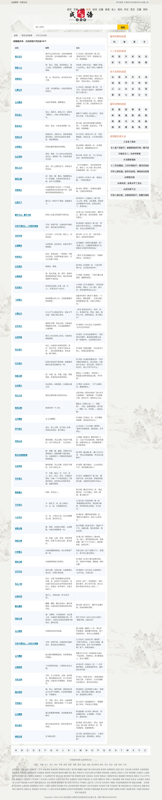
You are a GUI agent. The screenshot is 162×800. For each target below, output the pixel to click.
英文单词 (95, 764)
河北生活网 (89, 772)
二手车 (39, 769)
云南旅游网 (144, 769)
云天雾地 (18, 102)
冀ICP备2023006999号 (107, 797)
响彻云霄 (18, 540)
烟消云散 (18, 178)
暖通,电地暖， (137, 782)
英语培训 (35, 789)
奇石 (70, 772)
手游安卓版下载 (20, 776)
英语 (106, 9)
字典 (74, 9)
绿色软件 (83, 785)
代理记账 (23, 772)
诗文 (56, 764)
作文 (125, 9)
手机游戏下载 (115, 785)
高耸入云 (18, 67)
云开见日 (18, 326)
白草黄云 (18, 146)
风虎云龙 (18, 137)
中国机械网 (95, 789)
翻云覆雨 (18, 606)
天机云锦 (18, 679)
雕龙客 (61, 772)
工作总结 (34, 779)
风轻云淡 (18, 441)
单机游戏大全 (126, 785)
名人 (112, 9)
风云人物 (18, 584)
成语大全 (27, 789)
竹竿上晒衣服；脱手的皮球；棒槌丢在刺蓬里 (130, 171)
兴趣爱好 (30, 776)
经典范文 (19, 779)
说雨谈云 (18, 78)
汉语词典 (86, 789)
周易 (23, 769)
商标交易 (59, 776)
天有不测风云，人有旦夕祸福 (26, 643)
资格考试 (19, 789)
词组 (88, 764)
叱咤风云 (18, 256)
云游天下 (18, 202)
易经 (27, 769)
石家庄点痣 (60, 779)
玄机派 (133, 779)
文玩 (48, 782)
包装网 (53, 785)
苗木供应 (17, 785)
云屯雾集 (18, 714)
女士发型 (94, 779)
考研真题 (132, 772)
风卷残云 (18, 190)
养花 (67, 779)
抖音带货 (135, 769)
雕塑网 (63, 789)
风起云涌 (18, 618)
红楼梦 (111, 789)
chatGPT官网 (33, 782)
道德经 (117, 789)
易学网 (103, 769)
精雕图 (80, 769)
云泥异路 (18, 337)
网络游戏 (15, 772)
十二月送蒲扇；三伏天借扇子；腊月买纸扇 (130, 165)
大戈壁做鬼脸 (129, 159)
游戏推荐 (60, 782)
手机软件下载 (104, 785)
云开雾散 (18, 419)
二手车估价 (43, 779)
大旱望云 (18, 551)
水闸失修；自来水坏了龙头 (129, 183)
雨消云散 (18, 407)
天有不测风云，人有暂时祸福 (26, 226)
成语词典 (81, 14)
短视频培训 (34, 785)
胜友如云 (18, 125)
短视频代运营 (80, 776)
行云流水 (18, 363)
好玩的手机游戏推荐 (75, 789)
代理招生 (32, 769)
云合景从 (18, 385)
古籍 (100, 9)
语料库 (53, 782)
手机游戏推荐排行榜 (123, 782)
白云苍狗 (18, 156)
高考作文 (75, 782)
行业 (125, 764)
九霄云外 (18, 89)
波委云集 (18, 528)
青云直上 (18, 114)
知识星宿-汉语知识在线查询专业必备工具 (132, 2)
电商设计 (103, 776)
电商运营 (82, 792)
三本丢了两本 (129, 141)
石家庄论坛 (136, 785)
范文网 (96, 776)
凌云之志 (18, 167)
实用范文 (51, 779)
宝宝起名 (89, 776)
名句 (51, 764)
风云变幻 (18, 349)
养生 (66, 785)
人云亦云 (18, 517)
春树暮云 (18, 492)
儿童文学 (90, 782)
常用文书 (80, 772)
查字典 (74, 769)
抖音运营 (54, 772)
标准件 (123, 789)
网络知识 (38, 776)
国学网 (47, 772)
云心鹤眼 (18, 631)
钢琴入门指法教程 (113, 779)
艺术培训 (43, 789)
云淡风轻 (18, 466)
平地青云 (18, 703)
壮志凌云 (18, 287)
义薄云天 (18, 313)
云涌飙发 (18, 245)
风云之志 (18, 395)
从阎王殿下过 (129, 189)
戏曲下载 (86, 769)
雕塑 (66, 772)
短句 (119, 9)
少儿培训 (50, 789)
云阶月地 (18, 235)
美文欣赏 (104, 789)
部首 (70, 764)
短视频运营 (32, 772)
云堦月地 (18, 596)
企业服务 (140, 779)
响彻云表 (18, 736)
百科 (144, 9)
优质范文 (27, 779)
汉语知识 (139, 772)
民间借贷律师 (73, 785)
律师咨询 (129, 776)
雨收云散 (18, 561)
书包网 (139, 789)
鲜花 (134, 789)
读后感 (127, 779)
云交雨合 (18, 266)
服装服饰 (122, 776)
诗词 (93, 9)
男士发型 (68, 782)
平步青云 (18, 478)
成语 (87, 9)
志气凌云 (18, 428)
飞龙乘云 (18, 299)
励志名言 (42, 782)
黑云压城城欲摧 (21, 455)
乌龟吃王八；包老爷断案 (129, 153)
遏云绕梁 (18, 692)
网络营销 (46, 769)
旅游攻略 (54, 769)
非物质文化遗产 (64, 769)
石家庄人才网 (122, 772)
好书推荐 (97, 772)
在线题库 (40, 772)
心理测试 (113, 772)
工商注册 (127, 769)
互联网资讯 (111, 769)
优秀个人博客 (44, 785)
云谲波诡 (18, 276)
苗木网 (57, 789)
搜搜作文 (101, 779)
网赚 (143, 785)
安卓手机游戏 (92, 785)
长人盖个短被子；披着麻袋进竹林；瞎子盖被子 (130, 147)
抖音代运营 (95, 769)
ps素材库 (25, 785)
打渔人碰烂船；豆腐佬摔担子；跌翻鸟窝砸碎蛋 (130, 195)
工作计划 (97, 782)
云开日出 (18, 571)
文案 (138, 9)
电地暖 (128, 789)
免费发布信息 (112, 776)
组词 (79, 764)
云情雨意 (18, 667)
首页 (68, 9)
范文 (131, 9)
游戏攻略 (105, 772)
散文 (74, 772)
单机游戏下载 (68, 776)
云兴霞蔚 (18, 656)
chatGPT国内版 (21, 782)
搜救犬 (136, 776)
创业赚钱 (60, 785)
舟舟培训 (105, 782)
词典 (81, 9)
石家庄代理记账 (83, 779)
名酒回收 (73, 779)
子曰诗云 (18, 504)
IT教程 (112, 782)
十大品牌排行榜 (49, 776)
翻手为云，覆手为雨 (23, 214)
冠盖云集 (18, 375)
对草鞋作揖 (129, 177)
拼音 (65, 764)
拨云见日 (18, 56)
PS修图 (83, 782)
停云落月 (18, 725)
